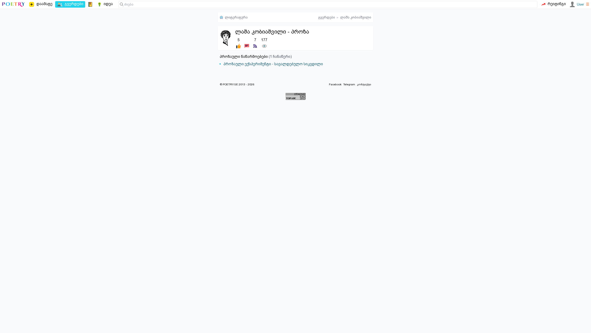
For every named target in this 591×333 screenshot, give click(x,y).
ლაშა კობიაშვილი (355, 17)
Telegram (349, 84)
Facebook (335, 84)
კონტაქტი (364, 84)
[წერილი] (247, 42)
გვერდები (326, 17)
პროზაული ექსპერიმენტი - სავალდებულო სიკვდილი (273, 64)
